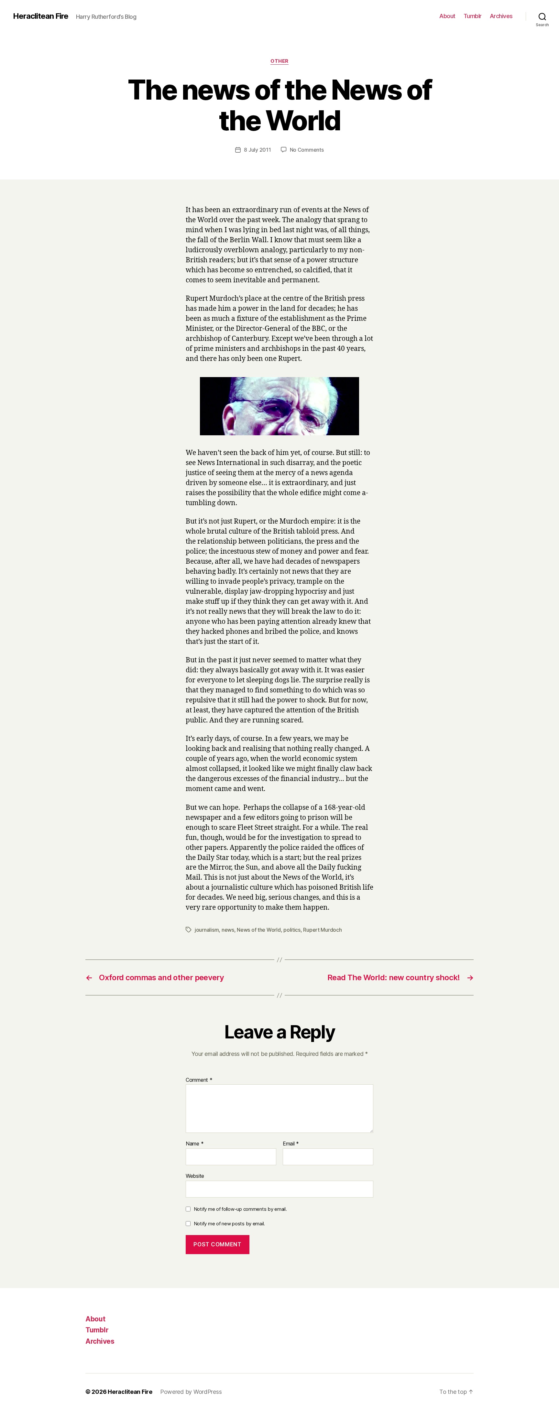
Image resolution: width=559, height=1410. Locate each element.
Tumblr (473, 16)
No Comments (307, 149)
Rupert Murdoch (322, 930)
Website (195, 1176)
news (228, 930)
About (447, 16)
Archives (501, 16)
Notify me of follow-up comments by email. (240, 1209)
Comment (199, 1080)
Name (194, 1144)
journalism (207, 930)
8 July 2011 (257, 149)
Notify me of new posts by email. (229, 1223)
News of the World (258, 930)
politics (292, 930)
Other (279, 61)
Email (291, 1144)
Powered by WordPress (191, 1391)
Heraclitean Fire (40, 16)
